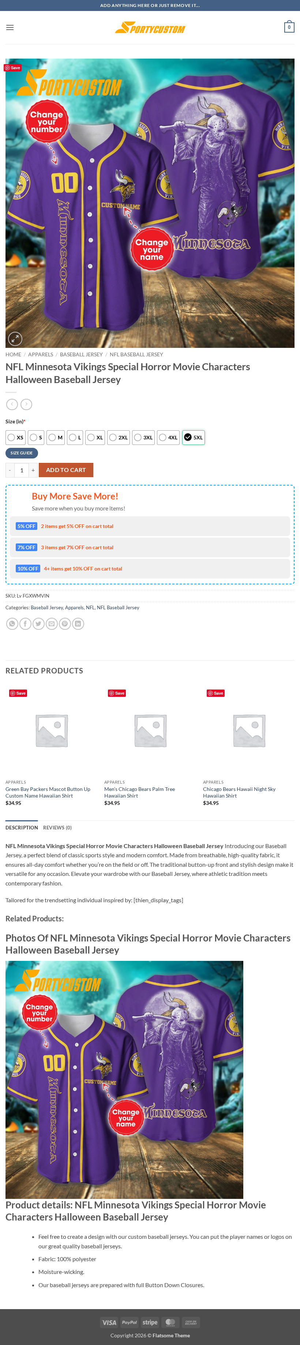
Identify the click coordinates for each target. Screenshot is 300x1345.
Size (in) (15, 421)
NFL (90, 607)
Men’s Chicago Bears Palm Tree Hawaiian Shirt (139, 792)
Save (15, 67)
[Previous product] (26, 404)
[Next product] (12, 404)
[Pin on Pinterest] (65, 624)
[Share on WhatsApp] (12, 624)
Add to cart (66, 470)
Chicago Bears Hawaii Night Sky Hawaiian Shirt (239, 792)
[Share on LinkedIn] (78, 624)
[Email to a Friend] (52, 624)
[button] (9, 27)
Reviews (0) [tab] (57, 828)
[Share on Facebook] (25, 624)
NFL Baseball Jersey (136, 354)
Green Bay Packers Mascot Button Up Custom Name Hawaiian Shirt (47, 792)
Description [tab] (21, 828)
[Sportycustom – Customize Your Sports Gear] (150, 27)
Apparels (40, 354)
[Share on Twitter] (39, 624)
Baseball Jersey (81, 354)
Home (13, 354)
